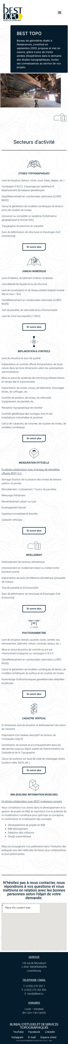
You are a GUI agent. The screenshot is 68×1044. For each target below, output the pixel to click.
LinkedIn (50, 1031)
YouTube (18, 1031)
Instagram (17, 1037)
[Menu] (59, 12)
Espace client (48, 1037)
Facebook (34, 1031)
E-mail (32, 1037)
